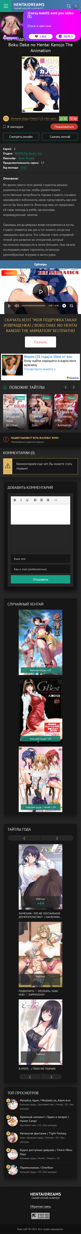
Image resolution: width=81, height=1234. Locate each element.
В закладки (15, 127)
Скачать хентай (60, 137)
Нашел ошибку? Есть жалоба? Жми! (35, 438)
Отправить (40, 579)
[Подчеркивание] (27, 500)
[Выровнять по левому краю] (35, 500)
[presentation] (66, 387)
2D (41, 118)
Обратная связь (40, 1206)
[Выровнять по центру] (41, 500)
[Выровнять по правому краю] (48, 500)
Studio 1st (35, 153)
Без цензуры (53, 118)
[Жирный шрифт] (15, 500)
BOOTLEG (21, 153)
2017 (24, 167)
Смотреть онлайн (21, 137)
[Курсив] (21, 500)
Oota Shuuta (26, 158)
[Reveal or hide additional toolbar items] (56, 500)
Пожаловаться (64, 127)
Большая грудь (19, 118)
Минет (34, 118)
